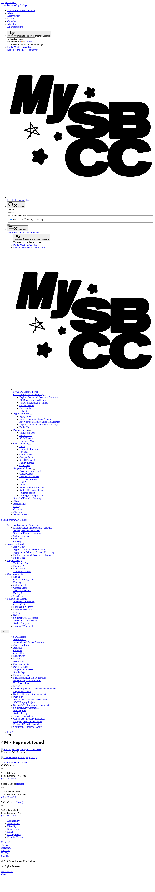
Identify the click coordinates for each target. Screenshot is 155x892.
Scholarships (19, 672)
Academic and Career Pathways (28, 642)
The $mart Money (22, 683)
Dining (22, 446)
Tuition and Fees (27, 432)
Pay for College (20, 430)
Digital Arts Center (22, 691)
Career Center (26, 473)
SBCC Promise (26, 438)
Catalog (23, 411)
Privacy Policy (14, 834)
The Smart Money (28, 441)
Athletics (11, 24)
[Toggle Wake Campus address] (2, 805)
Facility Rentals (26, 462)
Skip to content (8, 2)
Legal (10, 831)
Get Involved (25, 454)
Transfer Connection (23, 716)
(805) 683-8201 (8, 797)
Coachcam (24, 465)
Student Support (27, 493)
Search (10, 209)
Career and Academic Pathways (28, 394)
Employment (13, 829)
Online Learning (27, 405)
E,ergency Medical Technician (27, 721)
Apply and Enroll (21, 413)
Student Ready (20, 713)
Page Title (18, 697)
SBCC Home (19, 636)
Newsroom (18, 661)
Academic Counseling (30, 471)
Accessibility (13, 820)
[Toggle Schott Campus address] (2, 787)
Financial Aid (25, 435)
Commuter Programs (29, 449)
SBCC (10, 732)
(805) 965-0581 (8, 778)
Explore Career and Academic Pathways (38, 397)
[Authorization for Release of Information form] (21, 749)
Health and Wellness (29, 476)
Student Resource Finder (31, 490)
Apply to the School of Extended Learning (39, 422)
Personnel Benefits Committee (27, 724)
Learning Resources (28, 479)
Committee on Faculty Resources (29, 718)
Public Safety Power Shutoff (27, 680)
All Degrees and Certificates (32, 400)
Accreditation (13, 16)
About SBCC (13, 232)
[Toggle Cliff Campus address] (2, 768)
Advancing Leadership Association (30, 699)
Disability (11, 826)
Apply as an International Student (35, 419)
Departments (19, 656)
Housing (23, 452)
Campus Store (26, 457)
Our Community (21, 443)
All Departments (15, 26)
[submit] (8, 224)
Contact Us (25, 232)
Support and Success (23, 468)
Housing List (19, 710)
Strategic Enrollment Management (29, 694)
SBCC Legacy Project (24, 702)
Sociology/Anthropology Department (31, 705)
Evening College (21, 675)
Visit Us (35, 232)
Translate (29, 41)
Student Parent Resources (31, 487)
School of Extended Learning (21, 10)
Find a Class (25, 427)
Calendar (11, 21)
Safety (22, 484)
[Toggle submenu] (45, 395)
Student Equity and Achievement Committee (34, 688)
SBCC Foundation (28, 460)
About (10, 13)
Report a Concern (15, 837)
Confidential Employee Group (27, 727)
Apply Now (25, 416)
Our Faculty (25, 408)
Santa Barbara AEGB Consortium (29, 677)
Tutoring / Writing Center (31, 495)
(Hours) (20, 783)
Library (10, 18)
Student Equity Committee (26, 707)
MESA (16, 686)
